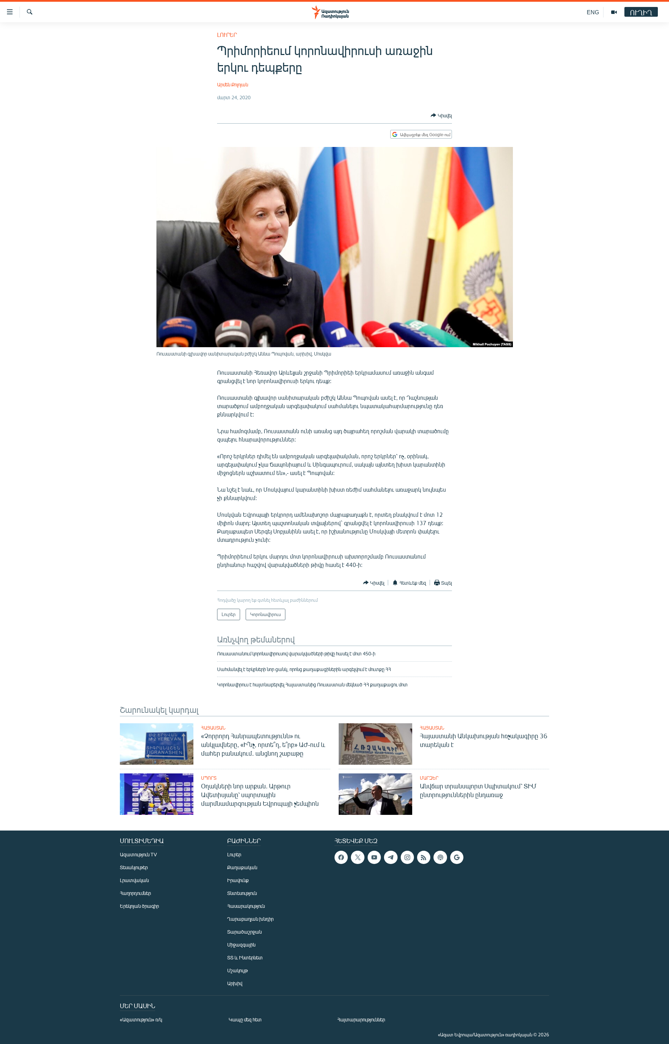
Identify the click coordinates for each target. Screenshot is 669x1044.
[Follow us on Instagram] (407, 857)
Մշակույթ (237, 970)
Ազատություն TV (138, 854)
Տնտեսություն (242, 893)
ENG (593, 12)
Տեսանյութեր (134, 867)
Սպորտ (208, 778)
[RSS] (423, 857)
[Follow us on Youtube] (374, 857)
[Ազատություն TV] (613, 12)
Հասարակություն (246, 906)
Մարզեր (429, 778)
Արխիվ (234, 983)
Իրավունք (238, 880)
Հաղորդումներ (135, 893)
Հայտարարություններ (361, 1019)
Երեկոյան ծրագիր (139, 906)
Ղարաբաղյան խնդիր (250, 919)
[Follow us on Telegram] (390, 857)
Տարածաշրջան (244, 932)
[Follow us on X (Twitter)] (357, 857)
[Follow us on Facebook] (341, 857)
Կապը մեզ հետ (245, 1019)
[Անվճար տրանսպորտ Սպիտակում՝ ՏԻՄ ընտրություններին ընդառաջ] (375, 794)
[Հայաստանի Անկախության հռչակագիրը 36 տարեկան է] (375, 744)
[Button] (441, 115)
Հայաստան (213, 728)
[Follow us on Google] (456, 857)
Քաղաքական (242, 867)
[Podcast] (440, 857)
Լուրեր (227, 34)
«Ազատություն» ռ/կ (141, 1019)
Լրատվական (134, 880)
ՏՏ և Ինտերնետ (245, 957)
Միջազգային (241, 945)
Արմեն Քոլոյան (232, 84)
